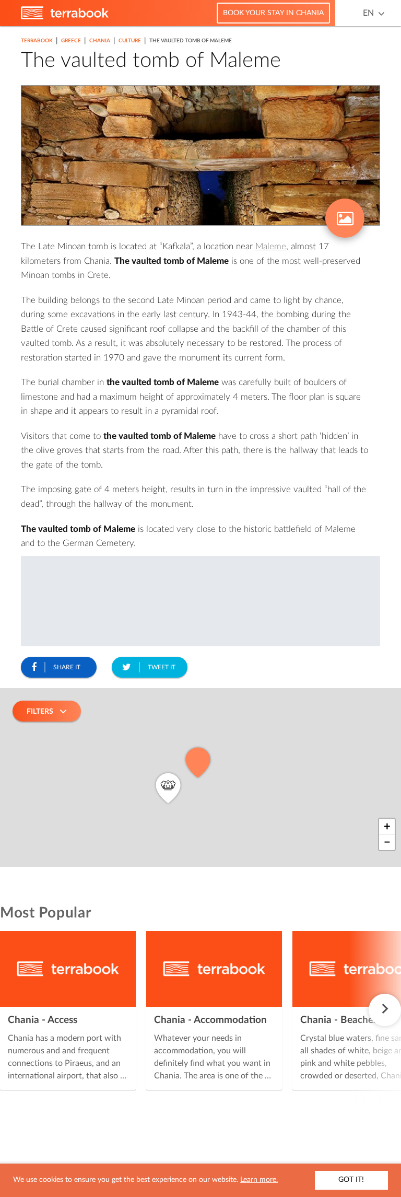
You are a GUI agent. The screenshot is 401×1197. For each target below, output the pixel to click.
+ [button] (387, 826)
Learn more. (259, 1179)
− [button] (387, 842)
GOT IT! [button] (351, 1179)
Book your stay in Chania (273, 13)
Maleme (270, 246)
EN (368, 13)
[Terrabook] (65, 17)
